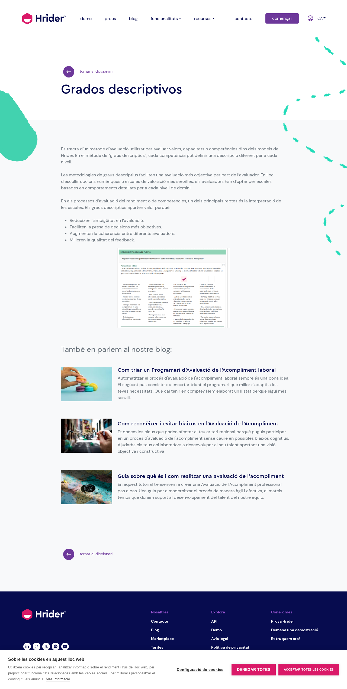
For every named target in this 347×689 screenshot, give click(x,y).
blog (133, 18)
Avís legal (219, 638)
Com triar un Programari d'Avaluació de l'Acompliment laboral (197, 370)
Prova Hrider (282, 621)
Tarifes (157, 647)
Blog (155, 629)
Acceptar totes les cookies (308, 669)
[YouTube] (65, 646)
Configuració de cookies (200, 670)
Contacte (159, 621)
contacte (243, 18)
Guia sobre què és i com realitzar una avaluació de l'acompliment (201, 476)
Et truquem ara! (285, 638)
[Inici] (44, 18)
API (214, 621)
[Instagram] (36, 646)
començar (282, 18)
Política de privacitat (230, 647)
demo (86, 18)
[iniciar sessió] (308, 18)
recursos (202, 18)
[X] (46, 646)
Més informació (58, 679)
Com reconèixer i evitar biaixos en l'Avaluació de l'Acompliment (198, 423)
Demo (216, 629)
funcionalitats (164, 18)
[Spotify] (55, 646)
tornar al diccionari (96, 71)
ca (318, 18)
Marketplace (162, 638)
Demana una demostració (294, 629)
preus (110, 18)
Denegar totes (253, 670)
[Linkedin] (27, 646)
